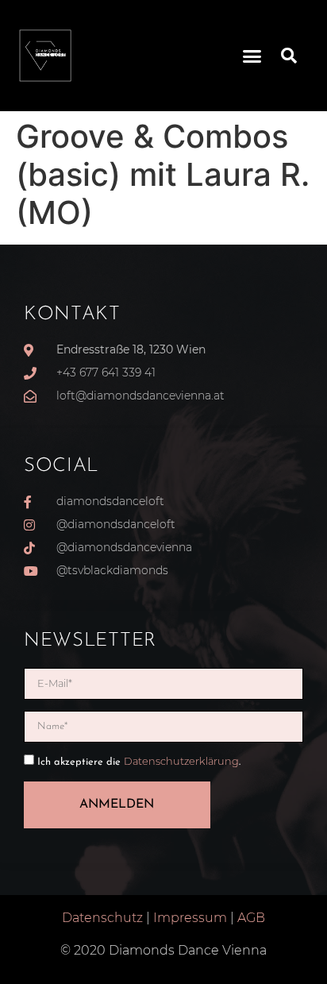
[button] (252, 56)
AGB (251, 917)
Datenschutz (102, 917)
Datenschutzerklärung (181, 761)
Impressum (190, 917)
